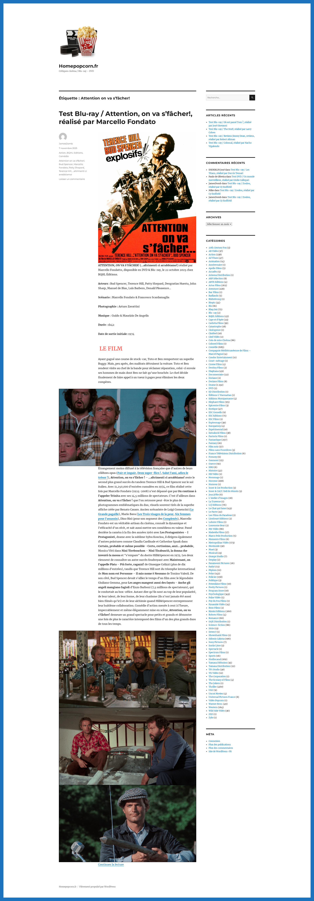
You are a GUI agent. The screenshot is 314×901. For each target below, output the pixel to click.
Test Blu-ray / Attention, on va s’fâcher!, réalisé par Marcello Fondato (125, 118)
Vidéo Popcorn (216, 700)
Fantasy (213, 443)
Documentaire (216, 374)
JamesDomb (66, 143)
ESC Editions (215, 415)
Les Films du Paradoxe (220, 515)
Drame (212, 385)
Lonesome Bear (217, 525)
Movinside (214, 546)
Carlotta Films (216, 323)
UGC (211, 690)
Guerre (212, 463)
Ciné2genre (215, 330)
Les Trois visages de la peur (156, 514)
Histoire (213, 470)
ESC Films (214, 419)
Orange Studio (216, 556)
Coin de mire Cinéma (219, 340)
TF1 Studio (214, 669)
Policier (213, 577)
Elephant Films (216, 402)
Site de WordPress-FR (220, 751)
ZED (211, 714)
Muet (211, 549)
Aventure (213, 288)
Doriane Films (216, 381)
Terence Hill (65, 171)
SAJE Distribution (218, 621)
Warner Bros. (215, 704)
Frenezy (213, 457)
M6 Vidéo (214, 529)
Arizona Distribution (219, 275)
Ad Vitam (213, 258)
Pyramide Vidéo (217, 604)
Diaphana (214, 371)
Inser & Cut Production (220, 487)
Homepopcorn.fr (78, 66)
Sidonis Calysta (216, 638)
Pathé (212, 566)
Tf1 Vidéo (213, 673)
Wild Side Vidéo (217, 710)
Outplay (213, 559)
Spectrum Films (217, 652)
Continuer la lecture (111, 864)
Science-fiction (217, 625)
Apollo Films (215, 268)
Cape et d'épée (216, 319)
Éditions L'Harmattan (220, 395)
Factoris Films (216, 436)
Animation (214, 261)
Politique (213, 580)
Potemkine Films (217, 583)
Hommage (214, 477)
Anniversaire (215, 264)
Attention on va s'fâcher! (71, 160)
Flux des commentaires (221, 748)
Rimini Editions (217, 611)
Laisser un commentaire (72, 179)
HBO (211, 467)
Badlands (213, 295)
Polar (211, 573)
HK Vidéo (213, 474)
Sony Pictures (216, 642)
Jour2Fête (214, 494)
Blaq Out (213, 309)
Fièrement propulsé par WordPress (97, 886)
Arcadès (213, 271)
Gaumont (213, 460)
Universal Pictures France (222, 697)
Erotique (213, 409)
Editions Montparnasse (221, 398)
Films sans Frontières (220, 450)
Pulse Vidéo (215, 597)
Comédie (64, 156)
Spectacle (213, 649)
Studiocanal (215, 659)
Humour (213, 484)
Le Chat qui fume (217, 508)
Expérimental (216, 429)
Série (211, 628)
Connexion (214, 741)
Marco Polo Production (221, 535)
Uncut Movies (216, 693)
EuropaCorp (215, 426)
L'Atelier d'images (218, 498)
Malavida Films (216, 532)
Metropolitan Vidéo (219, 542)
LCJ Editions (215, 505)
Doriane (213, 378)
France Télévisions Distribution (225, 453)
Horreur (213, 481)
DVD (211, 388)
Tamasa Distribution (219, 666)
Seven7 (212, 632)
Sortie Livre (215, 645)
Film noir (213, 446)
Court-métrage (216, 361)
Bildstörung (215, 299)
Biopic (212, 302)
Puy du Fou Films (217, 601)
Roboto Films (216, 614)
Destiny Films (216, 367)
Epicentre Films (217, 405)
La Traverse (215, 501)
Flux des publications (220, 744)
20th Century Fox (218, 247)
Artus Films (215, 285)
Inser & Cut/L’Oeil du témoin (223, 491)
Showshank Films (218, 635)
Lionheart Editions (218, 518)
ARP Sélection (216, 278)
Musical (213, 553)
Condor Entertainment (220, 357)
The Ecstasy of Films (219, 680)
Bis (210, 306)
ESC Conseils (215, 412)
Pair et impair (126, 473)
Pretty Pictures (216, 587)
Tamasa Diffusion (218, 662)
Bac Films (214, 292)
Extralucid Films (217, 433)
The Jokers (214, 683)
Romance (213, 618)
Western (213, 707)
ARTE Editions (216, 282)
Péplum (213, 570)
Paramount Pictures (219, 563)
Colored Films (216, 343)
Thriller (213, 686)
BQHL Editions (75, 152)
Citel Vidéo (214, 337)
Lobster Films (216, 522)
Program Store (216, 590)
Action (62, 152)
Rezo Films (214, 607)
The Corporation (217, 676)
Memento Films (217, 539)
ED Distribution (217, 391)
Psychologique (216, 594)
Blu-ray (213, 312)
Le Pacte (213, 511)
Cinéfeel (213, 333)
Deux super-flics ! (149, 473)
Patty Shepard (76, 167)
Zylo (211, 717)
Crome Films (215, 364)
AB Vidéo (213, 251)
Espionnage (215, 422)
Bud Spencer (66, 164)
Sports (212, 656)
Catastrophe (215, 326)
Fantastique (215, 439)
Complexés (170, 518)
